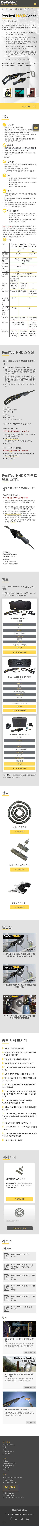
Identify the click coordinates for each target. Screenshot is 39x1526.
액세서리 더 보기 (19, 1228)
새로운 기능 (6, 1453)
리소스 (5, 1449)
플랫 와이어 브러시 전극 (15, 1179)
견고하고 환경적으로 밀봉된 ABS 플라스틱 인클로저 (20, 148)
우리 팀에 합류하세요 (9, 1463)
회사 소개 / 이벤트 (8, 1451)
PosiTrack (6, 1470)
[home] (11, 3)
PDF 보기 (19, 648)
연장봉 (13, 522)
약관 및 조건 (6, 1467)
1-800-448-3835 (7, 1477)
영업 (4, 1447)
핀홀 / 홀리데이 (19, 9)
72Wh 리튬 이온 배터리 (12, 438)
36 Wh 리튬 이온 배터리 (12, 456)
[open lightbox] (7, 93)
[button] (35, 3)
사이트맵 (5, 1461)
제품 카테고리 (9, 9)
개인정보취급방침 (8, 1465)
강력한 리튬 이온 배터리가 (13, 513)
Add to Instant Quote (19, 652)
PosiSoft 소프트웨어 (9, 1445)
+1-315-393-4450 (8, 1480)
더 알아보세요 (19, 832)
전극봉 (22, 441)
